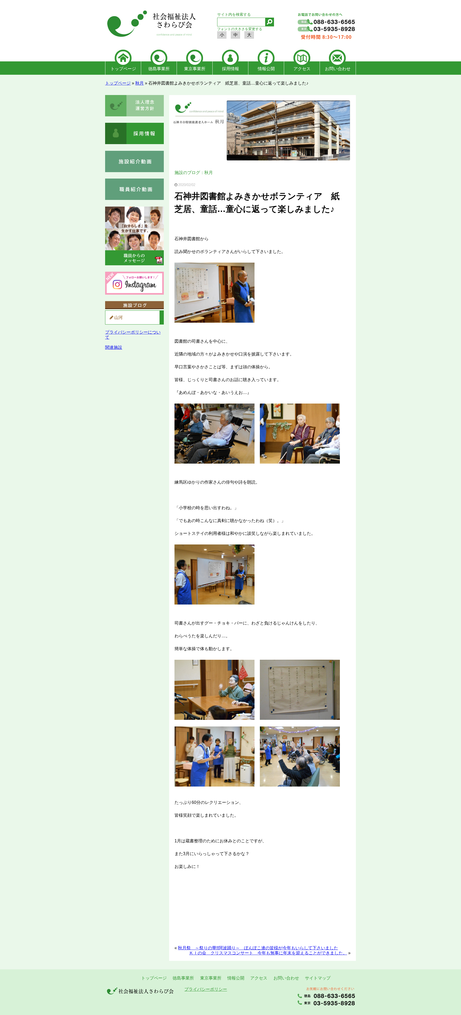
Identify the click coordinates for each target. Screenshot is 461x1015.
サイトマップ (318, 978)
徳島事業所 (159, 68)
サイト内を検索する (234, 14)
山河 (118, 317)
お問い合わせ (338, 68)
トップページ (123, 68)
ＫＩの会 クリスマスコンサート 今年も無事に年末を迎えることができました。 (268, 953)
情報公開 (266, 68)
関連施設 (113, 347)
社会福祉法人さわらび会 (150, 24)
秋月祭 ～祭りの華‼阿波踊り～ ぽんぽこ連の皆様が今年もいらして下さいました (258, 948)
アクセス (302, 68)
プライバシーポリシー (205, 989)
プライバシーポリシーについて (133, 334)
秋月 (139, 83)
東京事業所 (194, 68)
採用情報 (230, 68)
